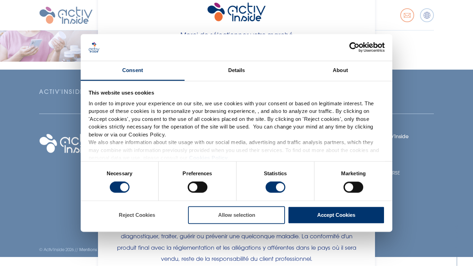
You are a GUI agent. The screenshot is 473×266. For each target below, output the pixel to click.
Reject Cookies (137, 215)
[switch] (197, 187)
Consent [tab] (132, 70)
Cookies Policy (208, 158)
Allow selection (236, 215)
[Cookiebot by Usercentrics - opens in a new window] (354, 47)
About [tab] (340, 70)
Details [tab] (236, 70)
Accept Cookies (336, 215)
